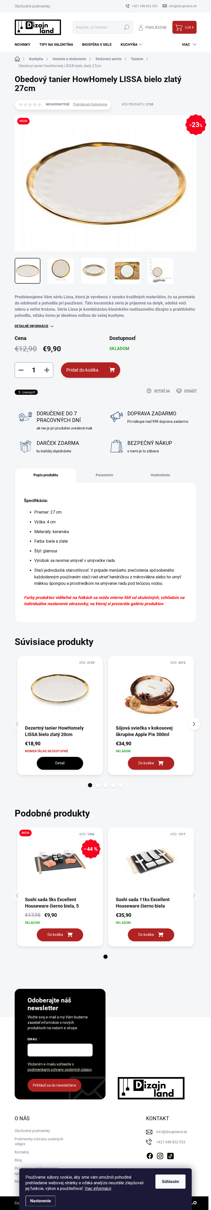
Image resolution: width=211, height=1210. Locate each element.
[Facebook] (150, 1155)
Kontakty (22, 1152)
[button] (90, 785)
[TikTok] (170, 1155)
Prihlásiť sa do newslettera (54, 1085)
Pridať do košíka (82, 370)
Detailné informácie (31, 326)
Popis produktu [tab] (45, 475)
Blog (18, 1160)
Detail (60, 763)
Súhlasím (170, 1181)
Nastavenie (40, 1200)
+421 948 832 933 (170, 1142)
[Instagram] (160, 1155)
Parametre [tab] (104, 475)
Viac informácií (98, 1188)
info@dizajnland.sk (171, 1132)
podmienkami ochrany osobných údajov (60, 1070)
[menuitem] (24, 44)
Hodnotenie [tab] (160, 475)
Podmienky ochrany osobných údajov (39, 1141)
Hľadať (126, 27)
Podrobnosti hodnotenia (90, 104)
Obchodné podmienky (32, 6)
